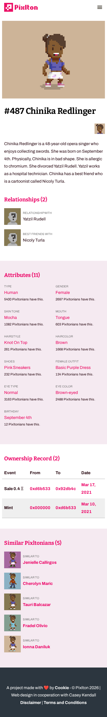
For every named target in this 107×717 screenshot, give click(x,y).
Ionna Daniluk (36, 647)
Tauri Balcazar (37, 604)
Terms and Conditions (65, 702)
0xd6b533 (40, 488)
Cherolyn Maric (38, 583)
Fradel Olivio (35, 625)
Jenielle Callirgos (40, 562)
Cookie (62, 687)
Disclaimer (30, 702)
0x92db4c (66, 488)
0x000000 (40, 507)
